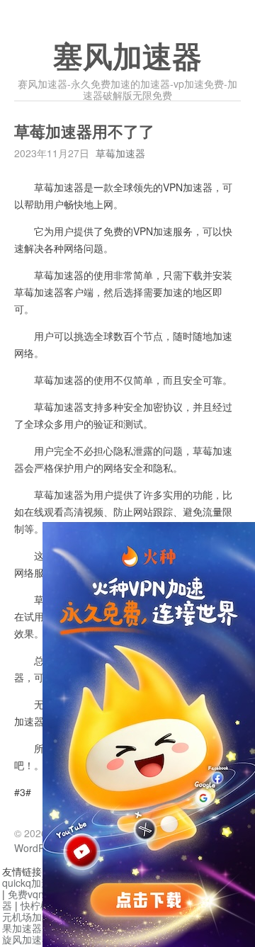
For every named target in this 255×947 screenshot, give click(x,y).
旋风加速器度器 (37, 939)
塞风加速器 (127, 57)
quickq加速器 (31, 882)
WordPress (39, 848)
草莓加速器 (120, 153)
